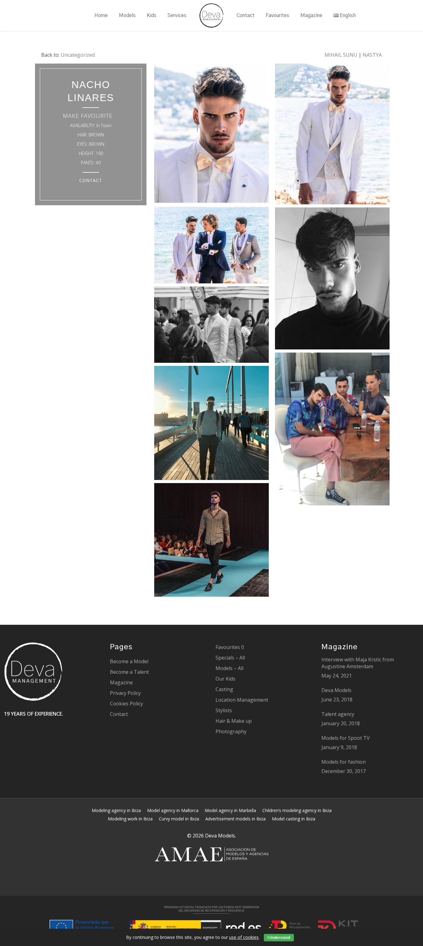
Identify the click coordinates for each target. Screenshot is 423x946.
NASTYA (372, 54)
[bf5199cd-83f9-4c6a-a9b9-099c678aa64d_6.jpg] (211, 326)
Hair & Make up (234, 720)
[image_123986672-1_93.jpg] (332, 280)
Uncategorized (78, 54)
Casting (224, 689)
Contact (119, 714)
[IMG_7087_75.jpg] (211, 135)
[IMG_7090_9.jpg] (332, 135)
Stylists (224, 710)
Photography (231, 731)
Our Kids (225, 678)
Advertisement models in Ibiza (235, 819)
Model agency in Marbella (230, 810)
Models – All (229, 668)
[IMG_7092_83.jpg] (211, 541)
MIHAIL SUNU (341, 54)
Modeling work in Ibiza (130, 819)
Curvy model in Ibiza (179, 819)
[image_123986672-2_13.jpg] (211, 424)
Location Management (242, 699)
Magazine (121, 682)
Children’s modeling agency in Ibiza (297, 810)
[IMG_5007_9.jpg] (211, 246)
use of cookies (244, 937)
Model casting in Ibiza (293, 819)
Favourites (230, 647)
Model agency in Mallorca (172, 810)
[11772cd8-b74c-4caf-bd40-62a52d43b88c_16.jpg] (332, 431)
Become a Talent (129, 671)
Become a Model (129, 661)
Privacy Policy (125, 693)
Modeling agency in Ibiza (116, 810)
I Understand (279, 937)
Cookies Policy (126, 703)
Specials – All (230, 657)
